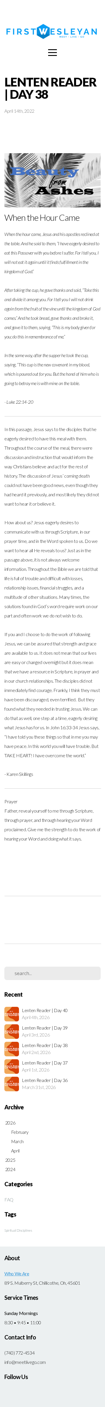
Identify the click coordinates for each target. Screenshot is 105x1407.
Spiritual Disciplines (18, 1230)
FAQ (8, 1199)
